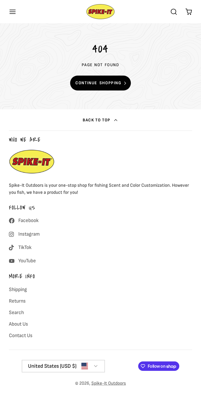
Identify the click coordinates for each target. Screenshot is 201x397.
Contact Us (20, 335)
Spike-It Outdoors (108, 383)
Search (16, 312)
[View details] (32, 161)
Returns (17, 301)
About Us (18, 324)
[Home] (100, 12)
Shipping (18, 289)
